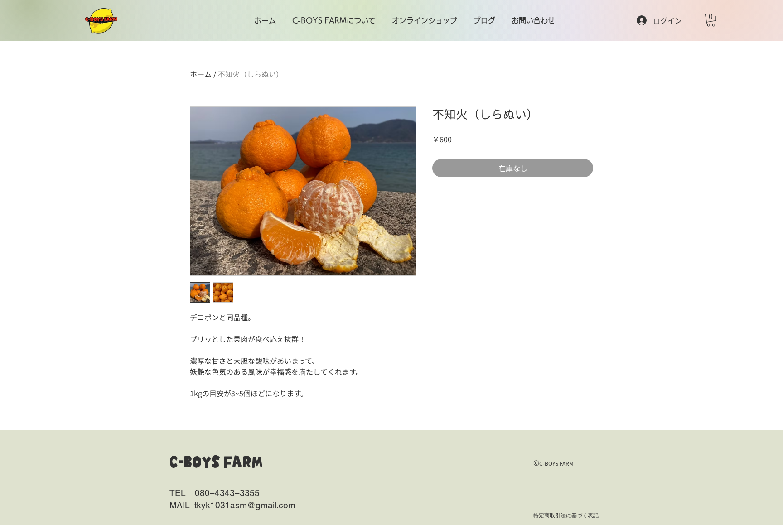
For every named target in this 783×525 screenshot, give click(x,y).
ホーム (201, 73)
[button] (711, 20)
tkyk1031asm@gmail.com (244, 505)
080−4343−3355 (227, 493)
